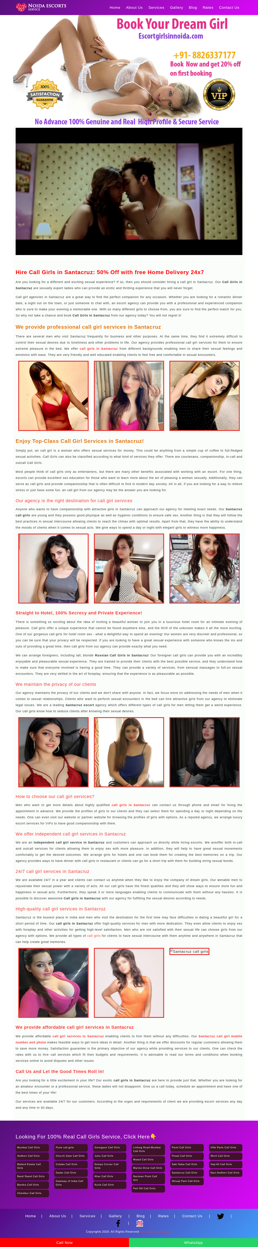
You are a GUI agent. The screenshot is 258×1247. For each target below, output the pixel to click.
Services (156, 7)
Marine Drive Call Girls (147, 1167)
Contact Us (229, 7)
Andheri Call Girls (28, 1155)
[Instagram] (139, 1221)
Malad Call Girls (143, 1159)
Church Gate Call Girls (70, 1155)
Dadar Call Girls (66, 1172)
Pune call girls (65, 1147)
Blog (193, 7)
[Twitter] (222, 1214)
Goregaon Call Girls (107, 1147)
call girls (94, 936)
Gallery (176, 7)
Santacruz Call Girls (184, 1172)
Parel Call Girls (181, 1147)
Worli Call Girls (220, 1155)
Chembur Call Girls (29, 1193)
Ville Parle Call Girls (223, 1147)
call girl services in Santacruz (78, 1036)
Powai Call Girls (182, 1155)
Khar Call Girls (104, 1176)
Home (115, 7)
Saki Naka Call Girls (184, 1164)
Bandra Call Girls (28, 1184)
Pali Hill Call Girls (144, 1188)
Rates (208, 7)
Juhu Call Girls (104, 1155)
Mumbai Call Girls (28, 1147)
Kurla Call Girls (104, 1184)
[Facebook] (119, 1221)
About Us (134, 7)
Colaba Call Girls (66, 1164)
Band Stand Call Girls (31, 1176)
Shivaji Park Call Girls (186, 1181)
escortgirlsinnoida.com (156, 1231)
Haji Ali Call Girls (221, 1164)
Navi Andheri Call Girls (225, 1172)
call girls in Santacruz (131, 805)
